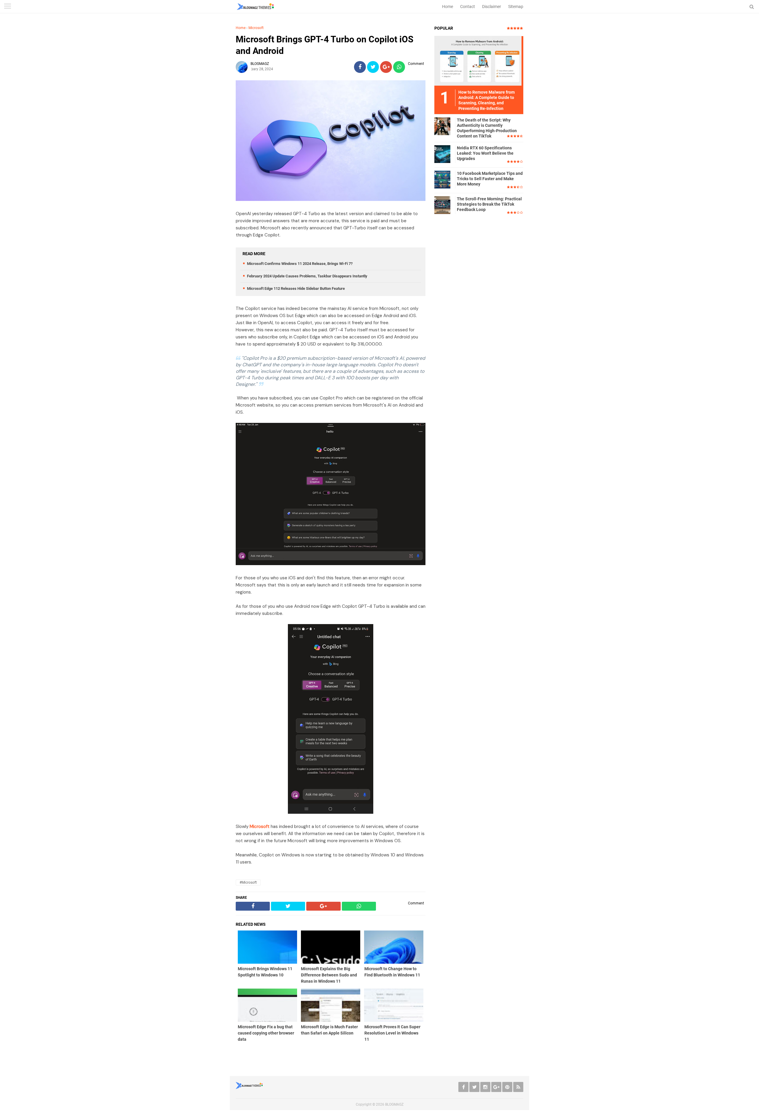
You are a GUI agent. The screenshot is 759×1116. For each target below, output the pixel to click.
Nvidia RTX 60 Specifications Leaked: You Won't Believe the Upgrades (485, 153)
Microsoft (256, 28)
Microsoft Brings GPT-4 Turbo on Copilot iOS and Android (324, 45)
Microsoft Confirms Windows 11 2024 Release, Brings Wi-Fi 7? (300, 263)
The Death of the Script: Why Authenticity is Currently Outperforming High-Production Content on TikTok (487, 128)
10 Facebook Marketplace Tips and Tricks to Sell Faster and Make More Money (490, 178)
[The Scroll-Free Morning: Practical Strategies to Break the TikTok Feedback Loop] (443, 204)
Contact (467, 6)
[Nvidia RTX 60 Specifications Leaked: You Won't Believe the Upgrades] (443, 153)
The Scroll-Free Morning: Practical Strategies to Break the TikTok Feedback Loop (489, 204)
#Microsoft (248, 882)
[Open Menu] (7, 6)
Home (447, 6)
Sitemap (515, 6)
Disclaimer (491, 6)
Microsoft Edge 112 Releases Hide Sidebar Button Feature (296, 288)
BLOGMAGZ (394, 1104)
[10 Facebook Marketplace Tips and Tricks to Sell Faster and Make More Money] (443, 179)
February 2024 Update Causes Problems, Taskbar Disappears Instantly (307, 276)
